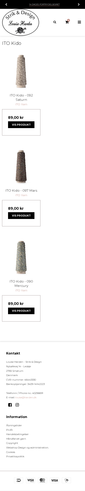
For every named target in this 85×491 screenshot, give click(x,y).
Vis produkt (21, 124)
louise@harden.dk (26, 397)
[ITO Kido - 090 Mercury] (21, 257)
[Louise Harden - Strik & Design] (21, 22)
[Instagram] (18, 404)
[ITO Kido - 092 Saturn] (21, 71)
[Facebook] (11, 404)
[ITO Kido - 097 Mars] (21, 166)
